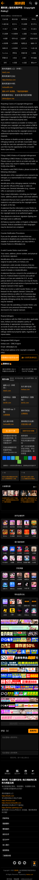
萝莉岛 (14, 53)
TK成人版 (34, 48)
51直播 (24, 34)
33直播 (5, 38)
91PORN (24, 48)
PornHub (5, 53)
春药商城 (24, 19)
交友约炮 (5, 19)
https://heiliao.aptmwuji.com (12, 808)
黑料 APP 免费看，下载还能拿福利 (15, 91)
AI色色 (15, 58)
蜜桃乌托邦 (33, 38)
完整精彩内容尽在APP (10, 358)
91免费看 (5, 43)
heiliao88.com (7, 87)
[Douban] (26, 458)
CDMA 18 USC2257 (26, 879)
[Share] (4, 458)
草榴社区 (5, 58)
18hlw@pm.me (8, 99)
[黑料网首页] (19, 3)
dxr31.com (25, 403)
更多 (34, 487)
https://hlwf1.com (8, 796)
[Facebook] (9, 458)
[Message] (19, 462)
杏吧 (5, 63)
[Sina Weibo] (34, 458)
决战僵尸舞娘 (24, 38)
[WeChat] (17, 458)
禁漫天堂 (24, 53)
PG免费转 (14, 34)
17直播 (14, 29)
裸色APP (34, 63)
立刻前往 (24, 413)
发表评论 (33, 731)
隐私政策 (16, 879)
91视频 (14, 63)
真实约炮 (15, 19)
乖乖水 (34, 19)
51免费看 (15, 43)
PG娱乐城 (5, 24)
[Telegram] (13, 458)
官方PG (14, 24)
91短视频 (15, 48)
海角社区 (5, 48)
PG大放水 (34, 34)
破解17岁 (34, 43)
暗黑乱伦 (24, 43)
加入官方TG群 (10, 431)
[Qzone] (30, 458)
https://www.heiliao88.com (11, 803)
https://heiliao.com (8, 80)
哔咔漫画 (34, 58)
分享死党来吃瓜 (30, 358)
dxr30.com (7, 403)
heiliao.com (25, 389)
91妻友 (34, 53)
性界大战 (15, 38)
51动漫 (24, 63)
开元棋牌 (24, 24)
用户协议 (9, 879)
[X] (21, 458)
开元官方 (34, 29)
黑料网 (16, 870)
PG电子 (5, 29)
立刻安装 (6, 415)
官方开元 (34, 24)
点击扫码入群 (26, 424)
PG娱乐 (24, 29)
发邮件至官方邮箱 (28, 431)
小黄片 (24, 58)
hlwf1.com (6, 72)
